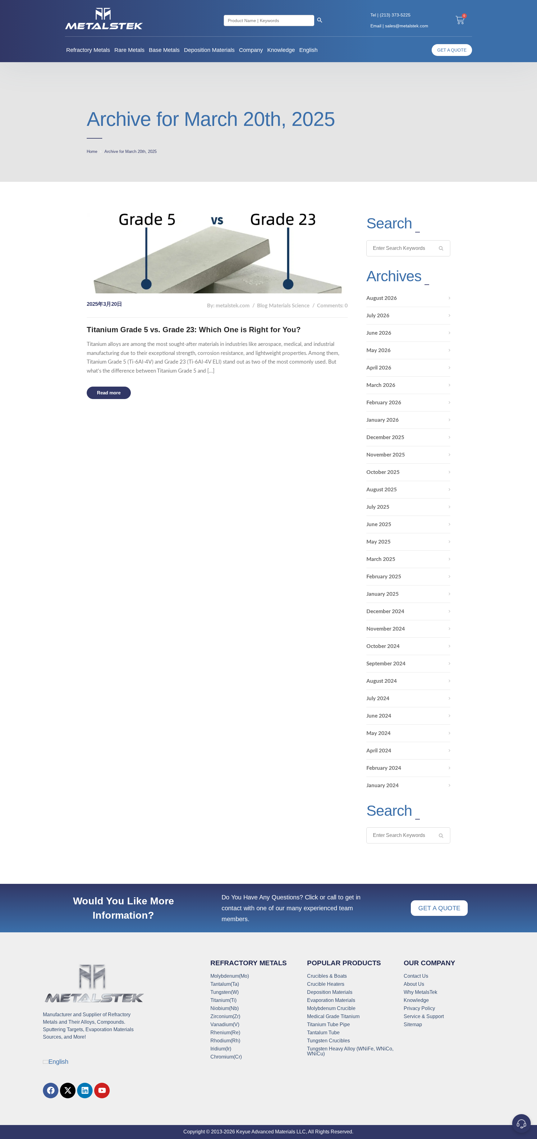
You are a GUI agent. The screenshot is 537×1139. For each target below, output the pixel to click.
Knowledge (281, 50)
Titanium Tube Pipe (328, 1024)
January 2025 (382, 594)
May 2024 (378, 733)
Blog (262, 305)
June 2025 (378, 524)
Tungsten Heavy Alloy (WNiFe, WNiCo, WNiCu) (350, 1051)
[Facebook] (50, 1090)
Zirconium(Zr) (225, 1016)
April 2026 (378, 367)
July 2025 (377, 507)
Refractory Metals (88, 50)
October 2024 (383, 646)
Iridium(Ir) (220, 1048)
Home (92, 151)
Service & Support (424, 1016)
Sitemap (413, 1024)
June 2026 (378, 333)
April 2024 (378, 750)
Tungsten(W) (224, 992)
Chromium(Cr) (226, 1056)
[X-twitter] (68, 1090)
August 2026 (381, 298)
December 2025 (385, 437)
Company (251, 50)
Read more (109, 392)
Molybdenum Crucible (331, 1008)
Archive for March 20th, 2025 (130, 151)
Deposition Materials (209, 50)
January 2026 (382, 420)
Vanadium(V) (224, 1024)
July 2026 (377, 315)
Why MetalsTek (420, 992)
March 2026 (380, 385)
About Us (414, 984)
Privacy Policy (419, 1008)
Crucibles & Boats (327, 976)
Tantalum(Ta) (224, 984)
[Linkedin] (85, 1090)
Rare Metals (129, 50)
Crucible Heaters (325, 984)
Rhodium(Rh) (225, 1040)
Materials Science (289, 305)
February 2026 (383, 402)
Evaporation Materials (331, 1000)
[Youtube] (102, 1090)
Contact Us (416, 976)
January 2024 (382, 785)
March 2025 (380, 559)
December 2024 (385, 611)
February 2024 (383, 768)
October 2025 (383, 472)
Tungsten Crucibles (328, 1040)
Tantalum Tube (323, 1032)
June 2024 (378, 716)
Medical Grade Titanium (333, 1016)
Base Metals (164, 50)
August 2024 (381, 681)
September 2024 (386, 663)
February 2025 (383, 576)
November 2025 (385, 454)
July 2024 (377, 698)
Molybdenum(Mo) (229, 976)
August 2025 (381, 489)
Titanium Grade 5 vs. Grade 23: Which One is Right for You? (194, 329)
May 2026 (378, 350)
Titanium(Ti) (223, 1000)
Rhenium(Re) (225, 1032)
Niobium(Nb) (224, 1008)
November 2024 (385, 629)
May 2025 (378, 541)
